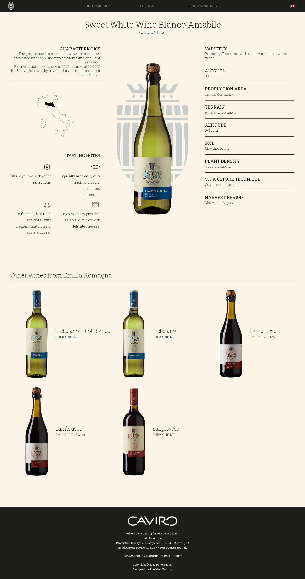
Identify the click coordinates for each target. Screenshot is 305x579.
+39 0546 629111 (140, 533)
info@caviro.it (152, 538)
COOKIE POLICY (158, 556)
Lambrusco (263, 330)
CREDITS (177, 556)
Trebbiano (164, 330)
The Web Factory (161, 569)
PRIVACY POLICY (133, 556)
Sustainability (203, 6)
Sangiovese (165, 428)
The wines (149, 6)
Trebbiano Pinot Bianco (82, 330)
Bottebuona (98, 6)
